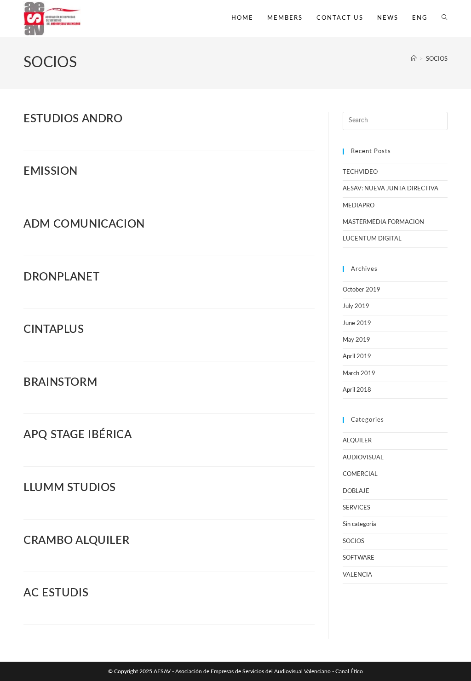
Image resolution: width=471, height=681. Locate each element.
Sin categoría (359, 524)
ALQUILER (357, 441)
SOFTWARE (358, 558)
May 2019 (356, 340)
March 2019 (359, 374)
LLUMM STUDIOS (69, 487)
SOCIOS (437, 59)
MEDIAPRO (358, 206)
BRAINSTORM (60, 382)
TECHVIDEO (360, 172)
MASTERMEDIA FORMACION (383, 222)
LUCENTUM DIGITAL (372, 239)
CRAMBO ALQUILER (76, 540)
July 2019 (356, 306)
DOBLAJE (356, 491)
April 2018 (357, 390)
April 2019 (357, 357)
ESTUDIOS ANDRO (72, 119)
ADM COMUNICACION (84, 224)
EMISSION (50, 171)
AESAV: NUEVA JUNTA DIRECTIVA (390, 189)
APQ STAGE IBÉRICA (77, 435)
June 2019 (357, 323)
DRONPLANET (61, 277)
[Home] (414, 59)
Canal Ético (349, 671)
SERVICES (356, 508)
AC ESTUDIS (55, 593)
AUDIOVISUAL (363, 458)
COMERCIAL (360, 474)
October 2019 (361, 290)
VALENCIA (357, 575)
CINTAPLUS (53, 329)
